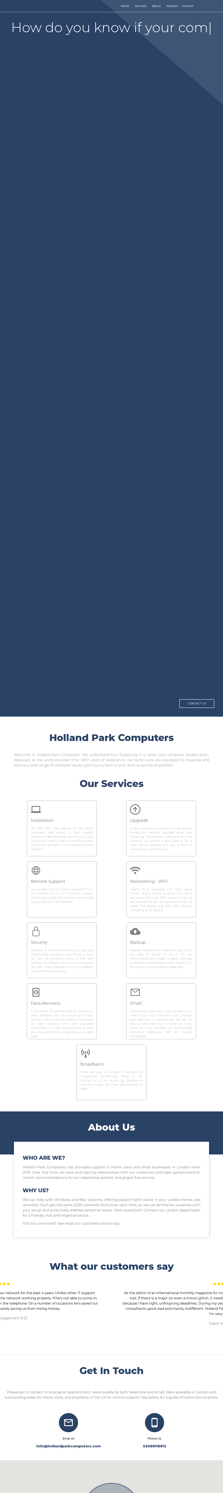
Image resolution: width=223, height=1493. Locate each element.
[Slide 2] (102, 1346)
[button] (16, 1315)
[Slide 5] (121, 1346)
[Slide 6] (127, 1346)
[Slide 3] (108, 1346)
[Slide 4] (114, 1346)
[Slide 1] (95, 1346)
